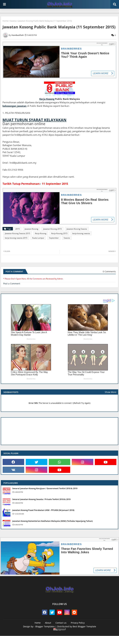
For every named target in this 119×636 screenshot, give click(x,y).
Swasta (13, 20)
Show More (110, 392)
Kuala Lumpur (38, 238)
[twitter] (36, 462)
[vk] (13, 470)
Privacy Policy (78, 622)
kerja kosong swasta (81, 233)
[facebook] (13, 462)
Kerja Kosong (40, 233)
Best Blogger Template (84, 626)
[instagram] (82, 462)
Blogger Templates (45, 626)
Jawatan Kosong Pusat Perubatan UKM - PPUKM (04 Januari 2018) (43, 510)
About (48, 622)
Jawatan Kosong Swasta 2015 (17, 233)
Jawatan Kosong (31, 229)
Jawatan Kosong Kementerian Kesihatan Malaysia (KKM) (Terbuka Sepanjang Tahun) (52, 521)
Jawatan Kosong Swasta (77, 229)
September (54, 238)
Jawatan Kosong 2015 (52, 229)
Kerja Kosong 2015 (59, 233)
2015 (17, 229)
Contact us (60, 622)
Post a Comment (11, 283)
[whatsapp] (59, 462)
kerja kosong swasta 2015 (16, 238)
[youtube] (105, 462)
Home (5, 20)
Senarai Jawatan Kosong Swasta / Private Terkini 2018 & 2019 (41, 499)
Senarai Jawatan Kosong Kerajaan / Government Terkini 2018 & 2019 (44, 488)
